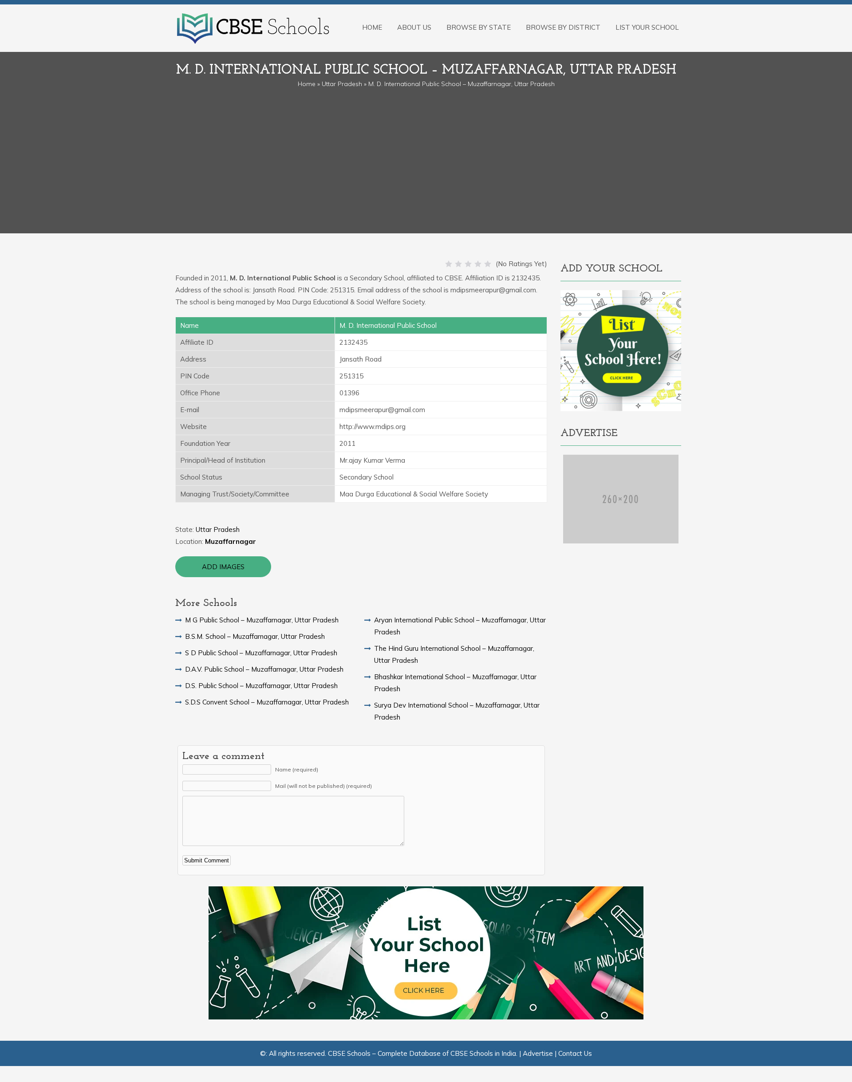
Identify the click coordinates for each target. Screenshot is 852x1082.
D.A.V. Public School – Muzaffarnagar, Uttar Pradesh (264, 669)
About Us (414, 27)
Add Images (223, 567)
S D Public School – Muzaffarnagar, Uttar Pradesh (261, 653)
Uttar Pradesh (342, 84)
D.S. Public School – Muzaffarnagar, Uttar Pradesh (261, 685)
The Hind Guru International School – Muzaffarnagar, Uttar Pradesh (454, 654)
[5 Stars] (487, 264)
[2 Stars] (458, 264)
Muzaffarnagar (230, 541)
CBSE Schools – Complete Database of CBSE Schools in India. (422, 1053)
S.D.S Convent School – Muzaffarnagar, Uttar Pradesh (267, 702)
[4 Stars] (477, 264)
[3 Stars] (468, 264)
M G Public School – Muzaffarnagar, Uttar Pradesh (262, 620)
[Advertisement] (426, 156)
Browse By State (478, 27)
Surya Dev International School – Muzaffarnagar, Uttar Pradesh (457, 711)
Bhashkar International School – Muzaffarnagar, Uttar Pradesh (455, 683)
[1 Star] (448, 264)
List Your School (647, 27)
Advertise (538, 1053)
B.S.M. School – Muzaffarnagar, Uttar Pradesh (255, 636)
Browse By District (563, 27)
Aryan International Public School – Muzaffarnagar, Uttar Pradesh (460, 626)
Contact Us (575, 1053)
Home (372, 27)
